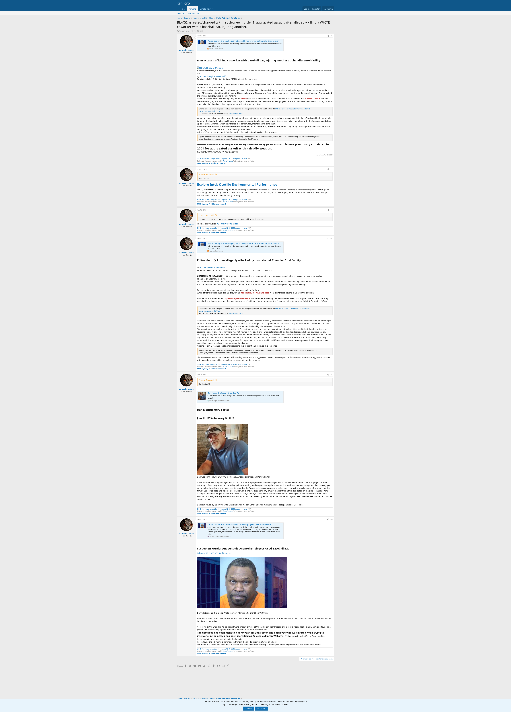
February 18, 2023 (235, 113)
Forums (192, 8)
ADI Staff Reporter (223, 553)
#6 (332, 519)
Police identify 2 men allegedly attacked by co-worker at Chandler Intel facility (243, 40)
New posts (181, 13)
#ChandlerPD (294, 109)
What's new (205, 8)
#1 (332, 36)
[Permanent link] (321, 60)
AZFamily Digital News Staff (212, 76)
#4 (332, 238)
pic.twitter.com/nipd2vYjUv (209, 111)
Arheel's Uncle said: (206, 174)
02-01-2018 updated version (236, 159)
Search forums (193, 13)
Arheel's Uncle (184, 31)
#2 (332, 169)
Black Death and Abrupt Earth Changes (211, 159)
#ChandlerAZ (304, 109)
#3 (332, 210)
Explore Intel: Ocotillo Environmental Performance (237, 184)
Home (182, 8)
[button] (213, 8)
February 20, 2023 (205, 553)
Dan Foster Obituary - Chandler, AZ (223, 393)
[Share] (328, 36)
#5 (332, 375)
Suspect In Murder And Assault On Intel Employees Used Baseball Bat (239, 524)
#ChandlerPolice (281, 109)
